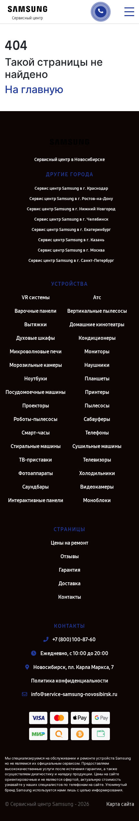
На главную (34, 89)
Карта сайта (120, 804)
